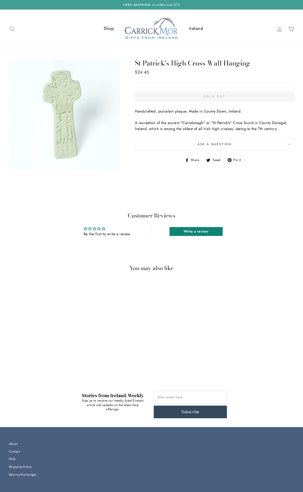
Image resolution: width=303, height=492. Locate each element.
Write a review (196, 231)
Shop (109, 28)
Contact (14, 451)
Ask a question (215, 144)
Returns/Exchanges (22, 474)
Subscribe (190, 412)
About (13, 443)
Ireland (196, 28)
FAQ (12, 459)
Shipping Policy (20, 467)
